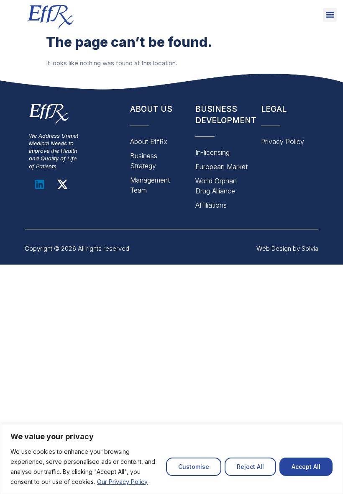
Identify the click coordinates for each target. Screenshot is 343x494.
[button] (330, 15)
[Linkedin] (39, 184)
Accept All (306, 466)
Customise (193, 466)
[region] (171, 459)
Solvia (310, 248)
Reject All (250, 466)
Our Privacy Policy (122, 481)
